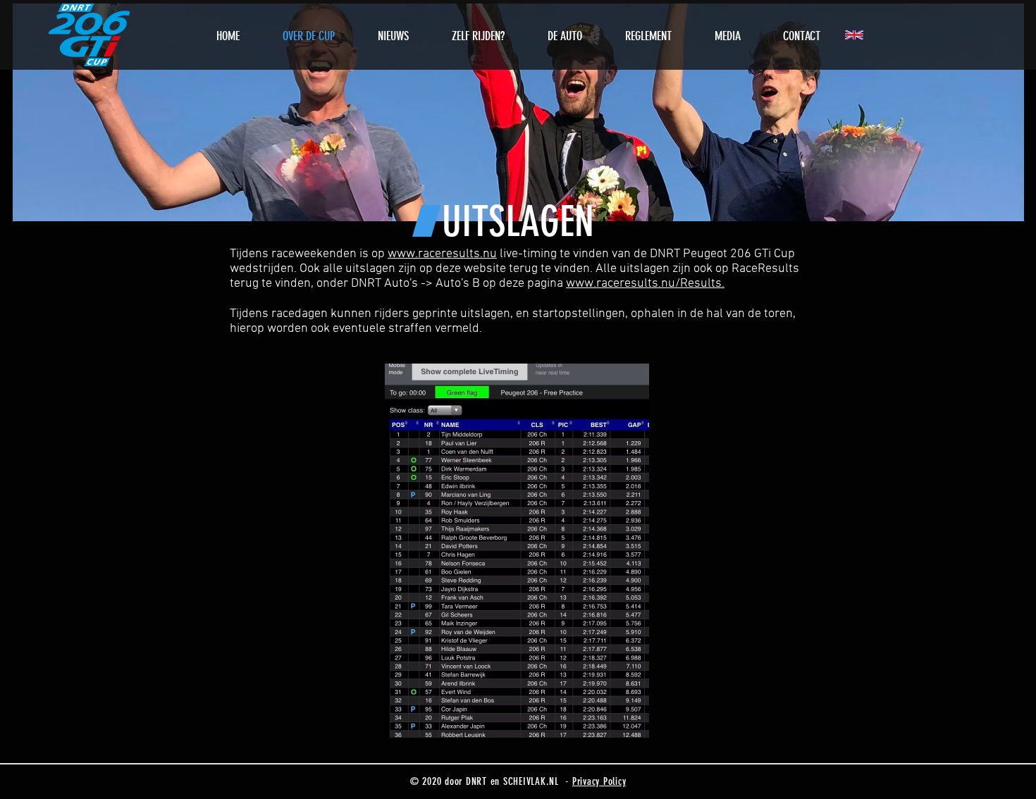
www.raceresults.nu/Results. (645, 283)
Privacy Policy (599, 781)
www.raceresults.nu (442, 254)
